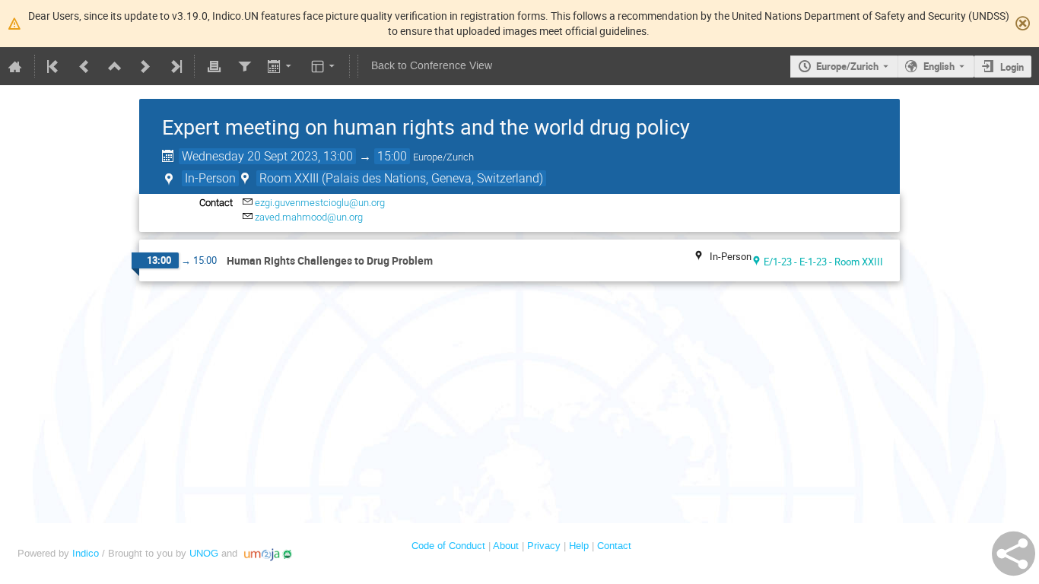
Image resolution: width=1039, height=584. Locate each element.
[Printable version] (214, 66)
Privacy (544, 545)
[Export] (281, 66)
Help (579, 545)
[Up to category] (115, 66)
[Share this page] (1013, 553)
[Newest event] (175, 66)
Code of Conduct (448, 545)
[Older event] (84, 66)
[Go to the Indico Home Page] (15, 66)
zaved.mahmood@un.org (309, 217)
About (506, 545)
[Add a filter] (244, 66)
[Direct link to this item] (443, 261)
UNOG (203, 553)
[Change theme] (324, 66)
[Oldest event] (54, 66)
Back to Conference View (431, 66)
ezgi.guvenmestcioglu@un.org (320, 202)
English (939, 66)
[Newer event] (145, 66)
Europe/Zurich (847, 66)
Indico (85, 553)
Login (1012, 67)
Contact (614, 545)
